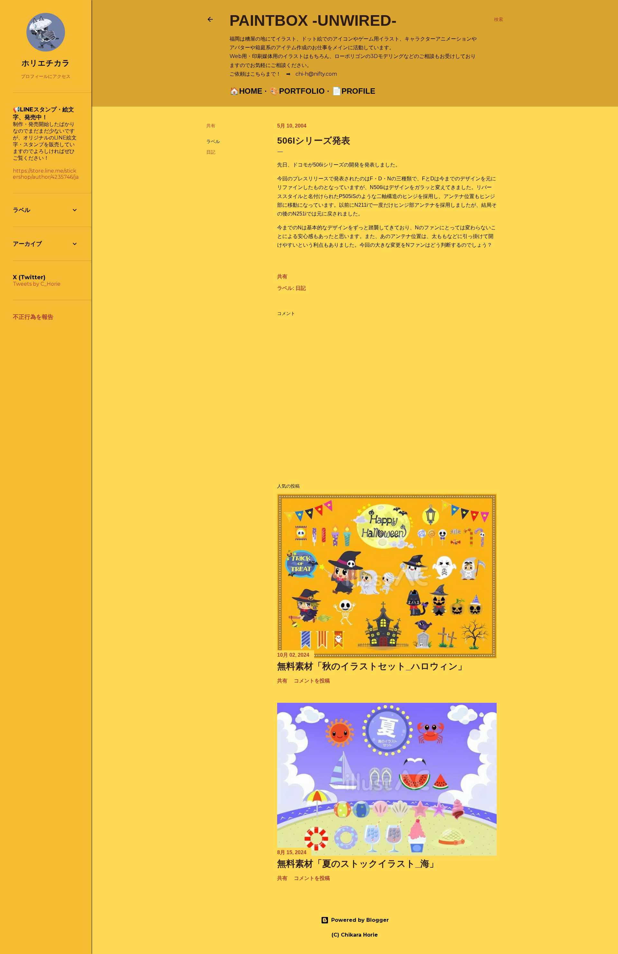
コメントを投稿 (312, 680)
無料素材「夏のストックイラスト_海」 (357, 864)
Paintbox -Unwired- (313, 20)
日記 (210, 152)
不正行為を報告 (33, 316)
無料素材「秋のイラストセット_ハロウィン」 (372, 666)
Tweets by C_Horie (37, 284)
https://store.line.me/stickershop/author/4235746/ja (46, 174)
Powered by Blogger (360, 920)
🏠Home (245, 91)
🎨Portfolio (297, 91)
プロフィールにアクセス (45, 76)
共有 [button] (210, 126)
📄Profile (353, 91)
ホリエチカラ (46, 63)
